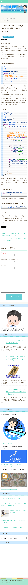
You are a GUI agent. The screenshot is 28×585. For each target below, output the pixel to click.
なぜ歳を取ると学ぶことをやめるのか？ (11, 527)
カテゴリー (4, 538)
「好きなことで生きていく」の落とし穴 (11, 498)
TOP (10, 18)
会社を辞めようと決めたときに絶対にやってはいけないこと (15, 359)
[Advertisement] (14, 560)
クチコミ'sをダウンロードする (9, 489)
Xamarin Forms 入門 (8, 36)
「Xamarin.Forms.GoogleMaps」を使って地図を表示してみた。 (16, 391)
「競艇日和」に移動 (6, 443)
